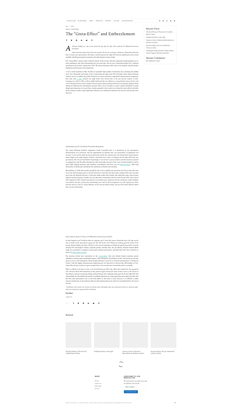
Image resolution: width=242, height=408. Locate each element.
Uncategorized (75, 29)
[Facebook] (159, 20)
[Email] (92, 40)
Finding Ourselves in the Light (155, 37)
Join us (97, 389)
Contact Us (99, 20)
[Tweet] (71, 40)
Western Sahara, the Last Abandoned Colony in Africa (162, 352)
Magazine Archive (127, 20)
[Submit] (86, 40)
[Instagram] (163, 20)
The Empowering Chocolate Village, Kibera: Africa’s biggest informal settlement (160, 52)
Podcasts (108, 20)
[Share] (66, 40)
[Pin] (76, 40)
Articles (68, 29)
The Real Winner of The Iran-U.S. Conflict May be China (76, 352)
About (91, 20)
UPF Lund (116, 20)
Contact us (98, 383)
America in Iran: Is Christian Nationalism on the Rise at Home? (133, 352)
